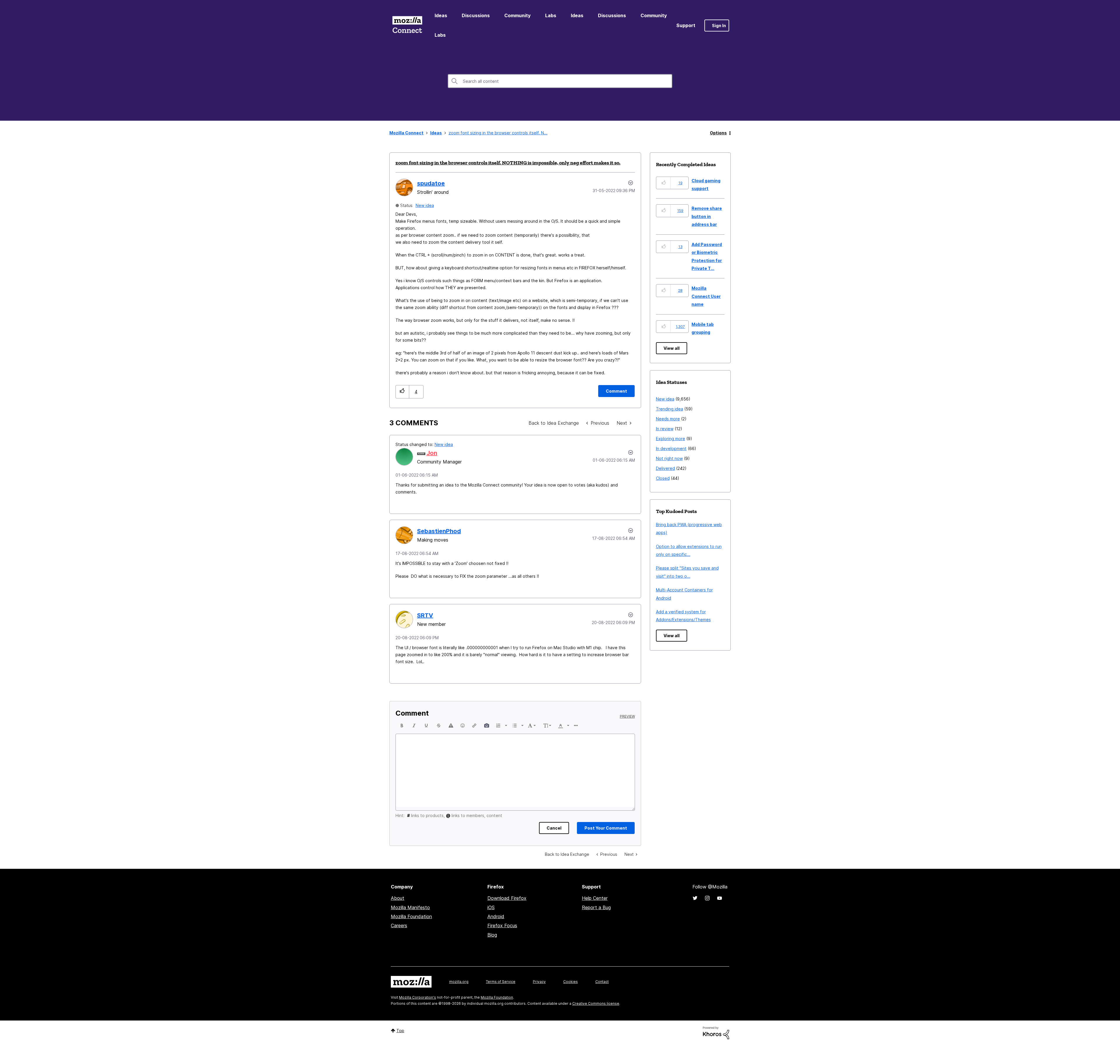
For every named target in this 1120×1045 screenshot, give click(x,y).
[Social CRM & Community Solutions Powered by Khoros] (716, 1032)
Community (517, 15)
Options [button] (718, 132)
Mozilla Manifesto (410, 907)
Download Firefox (506, 898)
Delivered (665, 468)
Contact (602, 981)
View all (672, 348)
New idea (425, 205)
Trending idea (669, 408)
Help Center (595, 898)
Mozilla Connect (407, 25)
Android (495, 916)
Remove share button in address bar (707, 216)
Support (685, 25)
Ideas (441, 15)
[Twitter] (695, 898)
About (397, 898)
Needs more (668, 418)
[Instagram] (707, 898)
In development (671, 448)
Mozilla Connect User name (706, 296)
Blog (492, 935)
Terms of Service (500, 981)
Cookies (570, 981)
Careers (399, 925)
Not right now (669, 458)
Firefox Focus (502, 925)
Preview (627, 716)
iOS (491, 907)
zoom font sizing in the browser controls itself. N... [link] (498, 132)
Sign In (719, 25)
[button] (402, 391)
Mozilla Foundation (411, 916)
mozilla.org (458, 981)
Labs (550, 15)
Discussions (476, 15)
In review (664, 428)
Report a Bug (596, 907)
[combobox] (560, 81)
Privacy (539, 981)
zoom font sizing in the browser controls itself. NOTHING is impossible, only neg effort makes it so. (508, 162)
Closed (663, 478)
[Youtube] (719, 898)
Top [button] (400, 1030)
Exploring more (670, 438)
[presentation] (402, 725)
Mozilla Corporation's (417, 997)
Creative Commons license (595, 1003)
